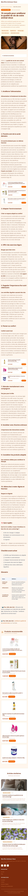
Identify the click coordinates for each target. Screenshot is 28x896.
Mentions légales (5, 884)
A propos (3, 880)
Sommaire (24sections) (8, 55)
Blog (2, 874)
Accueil (2, 871)
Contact (2, 882)
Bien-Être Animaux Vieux (6, 6)
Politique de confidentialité (7, 886)
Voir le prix (23, 186)
